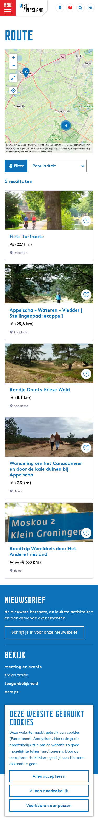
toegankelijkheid (21, 683)
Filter (19, 165)
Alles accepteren (49, 776)
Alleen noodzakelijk (49, 790)
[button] (26, 74)
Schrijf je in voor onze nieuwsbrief (44, 632)
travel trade (16, 675)
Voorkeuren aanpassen (49, 805)
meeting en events (23, 666)
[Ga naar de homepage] (31, 8)
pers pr (11, 691)
